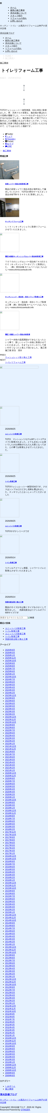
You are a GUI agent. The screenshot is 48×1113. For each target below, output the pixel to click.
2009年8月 (10, 1076)
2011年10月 (10, 1011)
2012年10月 (10, 984)
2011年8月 (10, 1017)
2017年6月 (10, 843)
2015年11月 (10, 885)
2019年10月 (10, 800)
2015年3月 (10, 907)
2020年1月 (10, 797)
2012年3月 (10, 998)
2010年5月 (10, 1054)
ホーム (13, 8)
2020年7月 (10, 781)
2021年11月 (10, 749)
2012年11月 (10, 982)
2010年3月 (10, 1059)
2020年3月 (10, 792)
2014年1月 (10, 944)
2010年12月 (10, 1038)
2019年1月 (10, 808)
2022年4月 (10, 736)
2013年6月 (10, 963)
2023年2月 (10, 714)
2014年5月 (10, 934)
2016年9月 (10, 861)
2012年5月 (10, 993)
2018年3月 (10, 827)
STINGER (25, 1110)
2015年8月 (10, 893)
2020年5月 (10, 786)
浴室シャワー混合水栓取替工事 (16, 184)
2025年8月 (10, 666)
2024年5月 (10, 685)
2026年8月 (10, 650)
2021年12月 (10, 746)
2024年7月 (10, 679)
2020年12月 (10, 773)
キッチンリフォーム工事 (14, 221)
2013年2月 (10, 974)
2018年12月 (10, 810)
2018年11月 (10, 813)
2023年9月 (10, 698)
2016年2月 (10, 877)
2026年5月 (10, 653)
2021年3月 (10, 765)
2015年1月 (10, 912)
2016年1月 (10, 880)
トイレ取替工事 (11, 481)
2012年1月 (10, 1003)
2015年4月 (10, 904)
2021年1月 (10, 770)
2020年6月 (10, 784)
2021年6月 (10, 757)
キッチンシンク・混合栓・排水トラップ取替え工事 (24, 297)
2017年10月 (10, 835)
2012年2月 (10, 1001)
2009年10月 (10, 1070)
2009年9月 (10, 1073)
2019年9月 (10, 802)
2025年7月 (10, 669)
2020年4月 (10, 789)
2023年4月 (10, 709)
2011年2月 (10, 1033)
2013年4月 (10, 968)
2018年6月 (10, 821)
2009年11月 (10, 1067)
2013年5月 (10, 966)
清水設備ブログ (7, 33)
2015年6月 (10, 899)
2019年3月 (10, 805)
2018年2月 (10, 829)
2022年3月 (10, 738)
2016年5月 (10, 869)
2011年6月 (10, 1022)
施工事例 (7, 151)
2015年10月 (10, 888)
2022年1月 (10, 744)
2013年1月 (10, 976)
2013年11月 (10, 950)
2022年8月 (10, 727)
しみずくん (10, 1086)
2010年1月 (10, 1062)
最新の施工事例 (17, 10)
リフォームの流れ (18, 18)
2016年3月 (10, 875)
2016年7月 (10, 864)
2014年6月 (10, 931)
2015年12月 (10, 883)
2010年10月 (10, 1043)
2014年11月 (10, 918)
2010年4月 (10, 1057)
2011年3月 (10, 1030)
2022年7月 (10, 730)
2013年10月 (10, 952)
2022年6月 (10, 733)
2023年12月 (10, 695)
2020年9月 (10, 778)
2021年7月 (10, 754)
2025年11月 (10, 658)
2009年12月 (10, 1065)
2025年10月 (10, 661)
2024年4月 (10, 687)
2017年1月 (10, 853)
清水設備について (18, 13)
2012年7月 (10, 990)
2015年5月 (10, 901)
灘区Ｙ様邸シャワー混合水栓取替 (17, 334)
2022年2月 (10, 741)
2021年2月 (10, 768)
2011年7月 (10, 1019)
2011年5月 (10, 1025)
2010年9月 (10, 1046)
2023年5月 (10, 706)
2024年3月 (10, 690)
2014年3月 (10, 939)
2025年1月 (10, 674)
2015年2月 (10, 910)
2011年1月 (10, 1035)
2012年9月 (10, 987)
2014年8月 (10, 926)
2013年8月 (10, 958)
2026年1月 (10, 655)
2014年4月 (10, 936)
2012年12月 (10, 979)
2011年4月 (10, 1027)
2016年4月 (10, 872)
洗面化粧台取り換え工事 (14, 602)
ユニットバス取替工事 (13, 434)
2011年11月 (10, 1009)
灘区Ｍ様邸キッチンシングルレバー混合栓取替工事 (24, 256)
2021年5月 (10, 760)
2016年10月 (10, 859)
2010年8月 (10, 1049)
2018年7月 (10, 819)
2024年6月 (10, 682)
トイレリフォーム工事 (15, 362)
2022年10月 (10, 722)
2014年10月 (10, 920)
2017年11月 (10, 832)
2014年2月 (10, 942)
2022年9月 (10, 725)
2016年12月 (10, 856)
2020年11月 (10, 776)
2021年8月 (10, 752)
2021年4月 (10, 762)
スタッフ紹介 (16, 16)
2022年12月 (10, 717)
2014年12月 (10, 915)
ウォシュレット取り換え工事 (18, 357)
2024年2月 (10, 693)
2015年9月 (10, 891)
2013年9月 (10, 955)
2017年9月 (10, 837)
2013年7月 (10, 960)
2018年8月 (10, 816)
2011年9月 (10, 1014)
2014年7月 (10, 928)
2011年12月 (10, 1006)
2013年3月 (10, 971)
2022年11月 (10, 719)
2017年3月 (10, 851)
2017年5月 (10, 845)
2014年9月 (10, 923)
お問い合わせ (16, 21)
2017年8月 (10, 840)
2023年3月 (10, 711)
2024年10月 (10, 677)
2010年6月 (10, 1051)
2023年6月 (10, 703)
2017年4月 (10, 848)
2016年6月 (10, 867)
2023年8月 (10, 701)
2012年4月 (10, 995)
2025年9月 (10, 663)
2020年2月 (10, 794)
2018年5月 (10, 824)
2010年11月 (10, 1041)
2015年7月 (10, 896)
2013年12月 (10, 947)
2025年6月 (10, 671)
